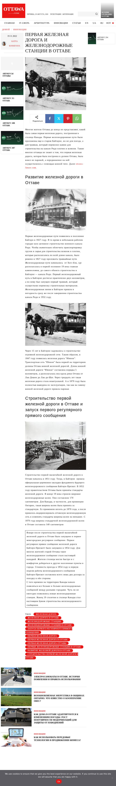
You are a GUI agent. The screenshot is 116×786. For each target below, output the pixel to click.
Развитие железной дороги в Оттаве (49, 650)
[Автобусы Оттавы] (12, 63)
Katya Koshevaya (14, 43)
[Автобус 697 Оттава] (12, 138)
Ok (58, 781)
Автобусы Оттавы (8, 75)
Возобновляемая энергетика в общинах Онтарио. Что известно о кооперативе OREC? (59, 698)
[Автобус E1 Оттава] (12, 88)
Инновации (20, 30)
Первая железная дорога (42, 636)
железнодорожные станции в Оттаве (50, 625)
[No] (112, 777)
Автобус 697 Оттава (9, 149)
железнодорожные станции (44, 621)
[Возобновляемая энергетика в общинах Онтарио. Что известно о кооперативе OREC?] (16, 697)
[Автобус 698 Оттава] (12, 113)
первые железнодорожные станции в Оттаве (54, 647)
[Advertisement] (102, 93)
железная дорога (46, 614)
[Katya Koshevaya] (4, 43)
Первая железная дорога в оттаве (48, 640)
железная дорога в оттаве (43, 618)
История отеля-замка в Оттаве (107, 14)
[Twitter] (58, 118)
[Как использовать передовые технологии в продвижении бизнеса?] (16, 737)
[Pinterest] (67, 118)
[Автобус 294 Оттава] (92, 38)
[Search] (96, 14)
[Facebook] (49, 118)
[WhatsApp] (77, 118)
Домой (6, 30)
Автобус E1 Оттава (8, 99)
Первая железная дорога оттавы (47, 643)
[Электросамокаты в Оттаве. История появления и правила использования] (16, 677)
